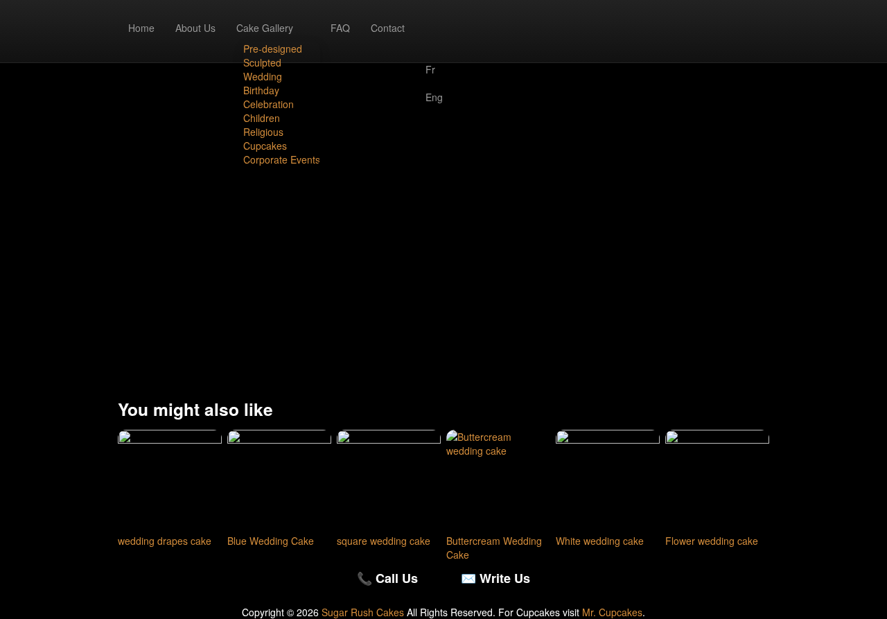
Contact (388, 28)
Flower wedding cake (711, 541)
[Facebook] (434, 21)
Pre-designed (272, 48)
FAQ (340, 28)
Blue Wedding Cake (270, 541)
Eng (434, 97)
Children (261, 118)
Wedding (262, 76)
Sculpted (262, 62)
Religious (263, 132)
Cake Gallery (264, 28)
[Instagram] (434, 35)
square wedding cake (383, 541)
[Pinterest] (434, 48)
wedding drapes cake (164, 541)
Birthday (261, 90)
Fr (430, 69)
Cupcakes (265, 145)
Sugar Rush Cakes (363, 612)
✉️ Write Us (495, 578)
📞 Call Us (387, 578)
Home (141, 28)
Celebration (268, 104)
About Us (195, 28)
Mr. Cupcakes (612, 612)
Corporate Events (281, 159)
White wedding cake (600, 541)
